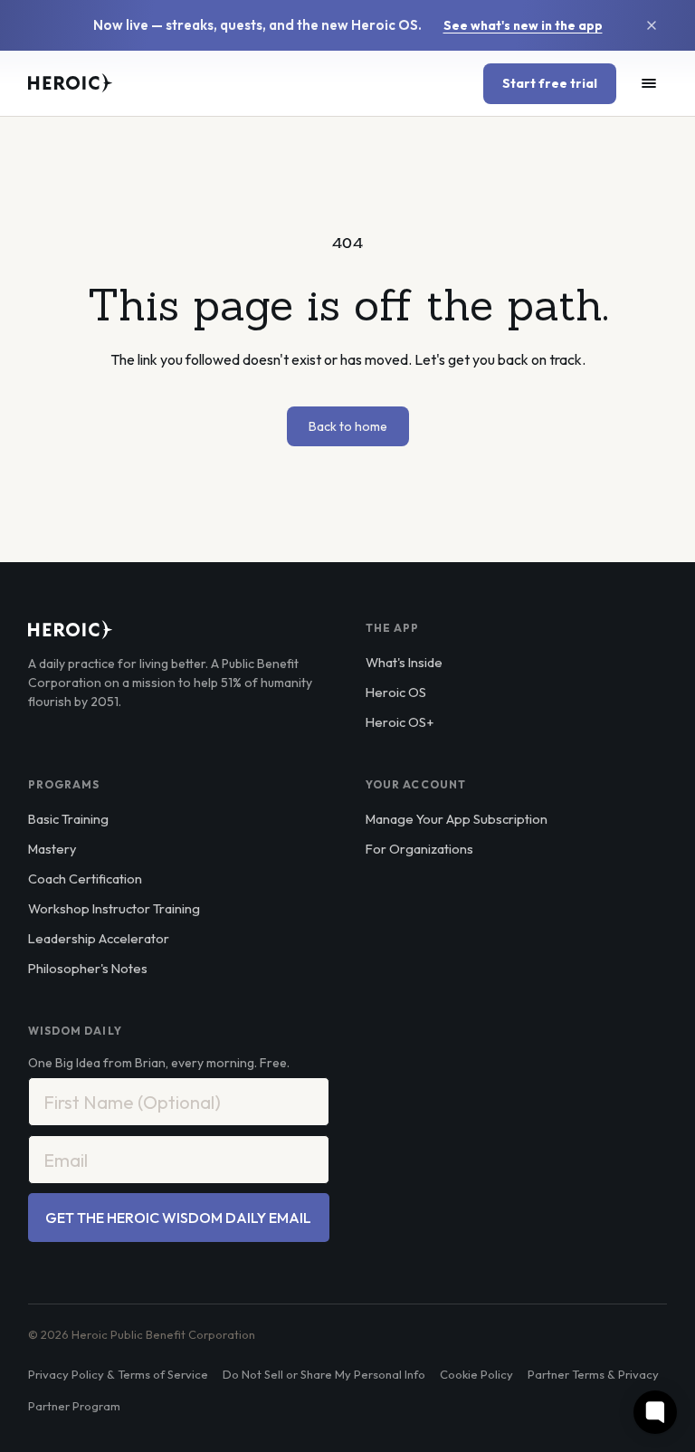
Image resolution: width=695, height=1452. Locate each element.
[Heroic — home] (70, 83)
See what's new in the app (523, 25)
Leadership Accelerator (98, 938)
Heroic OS (396, 692)
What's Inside (404, 662)
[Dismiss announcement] (651, 25)
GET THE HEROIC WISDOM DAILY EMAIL (178, 1217)
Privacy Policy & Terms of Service (118, 1374)
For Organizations (419, 848)
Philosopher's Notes (88, 968)
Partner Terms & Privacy (593, 1374)
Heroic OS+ (399, 722)
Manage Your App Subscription (456, 818)
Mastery (52, 848)
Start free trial (549, 83)
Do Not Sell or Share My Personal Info (324, 1374)
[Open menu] (649, 83)
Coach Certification (85, 878)
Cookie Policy (476, 1374)
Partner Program (74, 1406)
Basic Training (68, 818)
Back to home (348, 426)
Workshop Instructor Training (114, 908)
